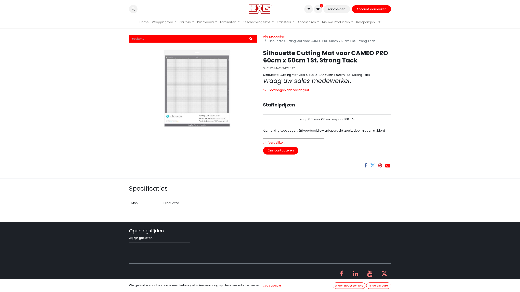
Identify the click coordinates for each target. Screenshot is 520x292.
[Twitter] (372, 165)
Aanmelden (336, 9)
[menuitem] (144, 22)
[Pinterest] (380, 165)
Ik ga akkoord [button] (378, 286)
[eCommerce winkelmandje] (308, 9)
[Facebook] (365, 165)
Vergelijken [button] (276, 142)
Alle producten (274, 36)
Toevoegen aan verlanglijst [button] (288, 90)
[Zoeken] (251, 39)
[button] (133, 9)
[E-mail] (387, 165)
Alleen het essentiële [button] (349, 286)
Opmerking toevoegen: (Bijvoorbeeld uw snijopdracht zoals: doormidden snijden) (324, 130)
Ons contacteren (281, 150)
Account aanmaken (371, 9)
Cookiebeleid (272, 286)
